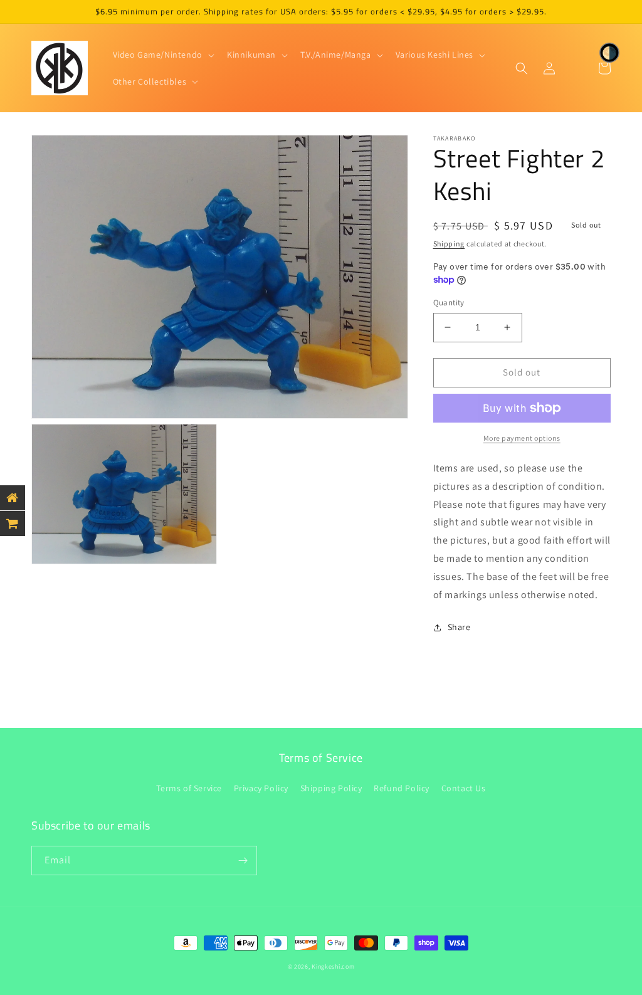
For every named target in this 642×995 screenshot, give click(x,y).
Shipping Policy (331, 788)
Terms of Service (189, 788)
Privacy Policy (261, 788)
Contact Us (463, 788)
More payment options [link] (521, 438)
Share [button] (459, 627)
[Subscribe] (242, 860)
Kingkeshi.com (333, 966)
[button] (162, 54)
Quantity (449, 302)
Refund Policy (401, 788)
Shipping (449, 243)
